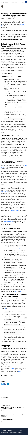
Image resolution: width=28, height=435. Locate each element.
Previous (7, 391)
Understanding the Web (7, 419)
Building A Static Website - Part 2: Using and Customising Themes (12, 408)
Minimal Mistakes (19, 432)
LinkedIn (4, 430)
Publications (14, 2)
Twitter (10, 430)
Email (21, 430)
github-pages (4, 191)
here (16, 291)
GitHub (15, 430)
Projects (22, 2)
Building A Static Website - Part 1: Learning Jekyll (13, 414)
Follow (25, 7)
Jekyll (14, 432)
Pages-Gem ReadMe (8, 221)
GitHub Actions (14, 210)
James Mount (4, 2)
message (12, 368)
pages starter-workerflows (15, 249)
